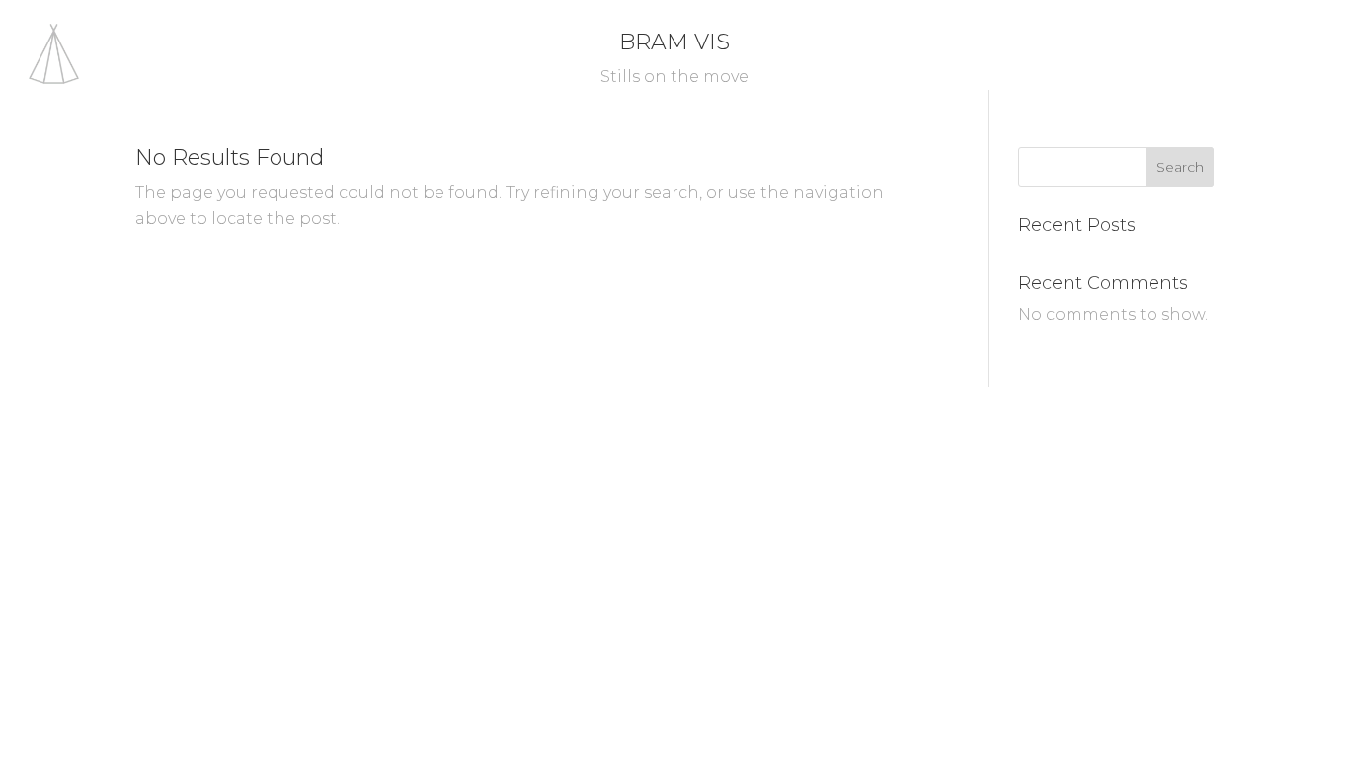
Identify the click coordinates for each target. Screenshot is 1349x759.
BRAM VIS (674, 42)
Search (1180, 167)
